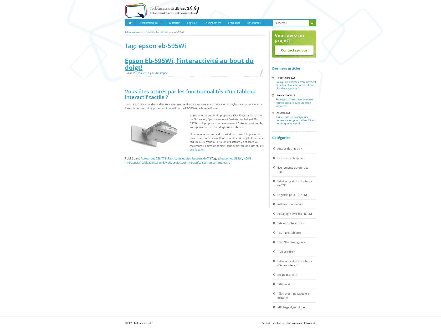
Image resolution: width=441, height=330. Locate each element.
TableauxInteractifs (134, 31)
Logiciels (192, 22)
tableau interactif (153, 162)
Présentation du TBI (150, 22)
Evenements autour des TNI (292, 170)
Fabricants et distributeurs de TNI (190, 158)
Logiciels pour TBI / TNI (292, 195)
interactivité (132, 162)
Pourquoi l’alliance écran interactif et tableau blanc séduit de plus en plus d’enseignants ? (296, 85)
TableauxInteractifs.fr (291, 223)
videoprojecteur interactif (182, 162)
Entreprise (234, 22)
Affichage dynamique (291, 307)
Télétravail (283, 284)
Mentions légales (281, 322)
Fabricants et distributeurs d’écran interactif (294, 263)
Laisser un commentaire (214, 162)
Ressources (254, 22)
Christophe (161, 73)
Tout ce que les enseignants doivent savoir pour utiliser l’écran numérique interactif (296, 120)
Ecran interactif (287, 275)
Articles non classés (290, 204)
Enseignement (212, 22)
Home (130, 22)
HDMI (247, 158)
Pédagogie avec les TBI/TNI (294, 214)
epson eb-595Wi (231, 158)
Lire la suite (198, 149)
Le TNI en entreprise (290, 158)
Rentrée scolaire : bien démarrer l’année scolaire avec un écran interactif (295, 103)
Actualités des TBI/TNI (156, 31)
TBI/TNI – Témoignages (291, 242)
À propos (297, 322)
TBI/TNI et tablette (289, 233)
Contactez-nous (294, 50)
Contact (266, 322)
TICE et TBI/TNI (286, 252)
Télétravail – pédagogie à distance (293, 296)
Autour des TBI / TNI (154, 158)
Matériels (174, 22)
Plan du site (310, 322)
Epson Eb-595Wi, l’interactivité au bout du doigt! (189, 64)
